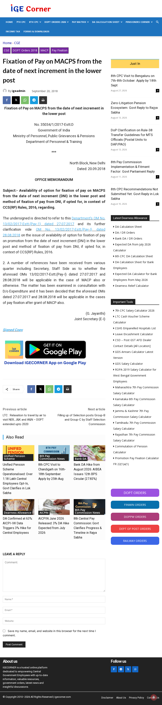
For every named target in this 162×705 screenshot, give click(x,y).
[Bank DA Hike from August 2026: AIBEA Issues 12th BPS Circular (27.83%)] (89, 453)
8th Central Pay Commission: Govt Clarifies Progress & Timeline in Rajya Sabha (88, 528)
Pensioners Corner (138, 21)
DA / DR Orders (124, 232)
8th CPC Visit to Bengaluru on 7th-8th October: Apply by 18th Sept (133, 80)
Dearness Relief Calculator (131, 286)
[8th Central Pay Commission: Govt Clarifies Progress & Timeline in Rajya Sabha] (89, 507)
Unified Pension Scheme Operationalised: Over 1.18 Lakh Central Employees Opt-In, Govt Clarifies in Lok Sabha (18, 479)
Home (9, 21)
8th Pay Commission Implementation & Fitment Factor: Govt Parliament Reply (133, 166)
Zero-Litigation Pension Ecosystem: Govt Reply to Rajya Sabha (134, 107)
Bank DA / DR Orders (128, 238)
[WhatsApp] (25, 100)
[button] (157, 22)
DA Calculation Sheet (106, 21)
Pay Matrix (79, 21)
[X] (16, 100)
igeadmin (18, 91)
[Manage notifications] (154, 697)
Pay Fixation (59, 50)
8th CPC (33, 21)
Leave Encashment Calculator (133, 334)
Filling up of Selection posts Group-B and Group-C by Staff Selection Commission (81, 420)
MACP (44, 50)
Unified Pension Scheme (14, 457)
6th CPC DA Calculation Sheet (133, 256)
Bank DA (80, 459)
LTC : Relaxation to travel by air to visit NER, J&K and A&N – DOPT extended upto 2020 (24, 420)
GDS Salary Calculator (128, 363)
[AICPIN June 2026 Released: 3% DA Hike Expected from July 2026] (54, 507)
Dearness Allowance (17, 512)
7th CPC (20, 21)
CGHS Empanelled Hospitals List (135, 328)
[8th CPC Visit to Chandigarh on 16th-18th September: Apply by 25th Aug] (54, 453)
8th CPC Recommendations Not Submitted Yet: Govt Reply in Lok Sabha (135, 194)
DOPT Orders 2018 (25, 50)
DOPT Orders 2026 (55, 21)
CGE (17, 43)
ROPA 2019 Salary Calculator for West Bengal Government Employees (134, 375)
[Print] (43, 100)
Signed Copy (13, 330)
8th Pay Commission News (52, 457)
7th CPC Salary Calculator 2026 (134, 310)
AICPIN (44, 512)
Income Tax (13, 31)
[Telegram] (34, 100)
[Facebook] (7, 100)
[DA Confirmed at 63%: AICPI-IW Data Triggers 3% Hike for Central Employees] (18, 507)
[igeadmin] (5, 91)
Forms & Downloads (36, 31)
